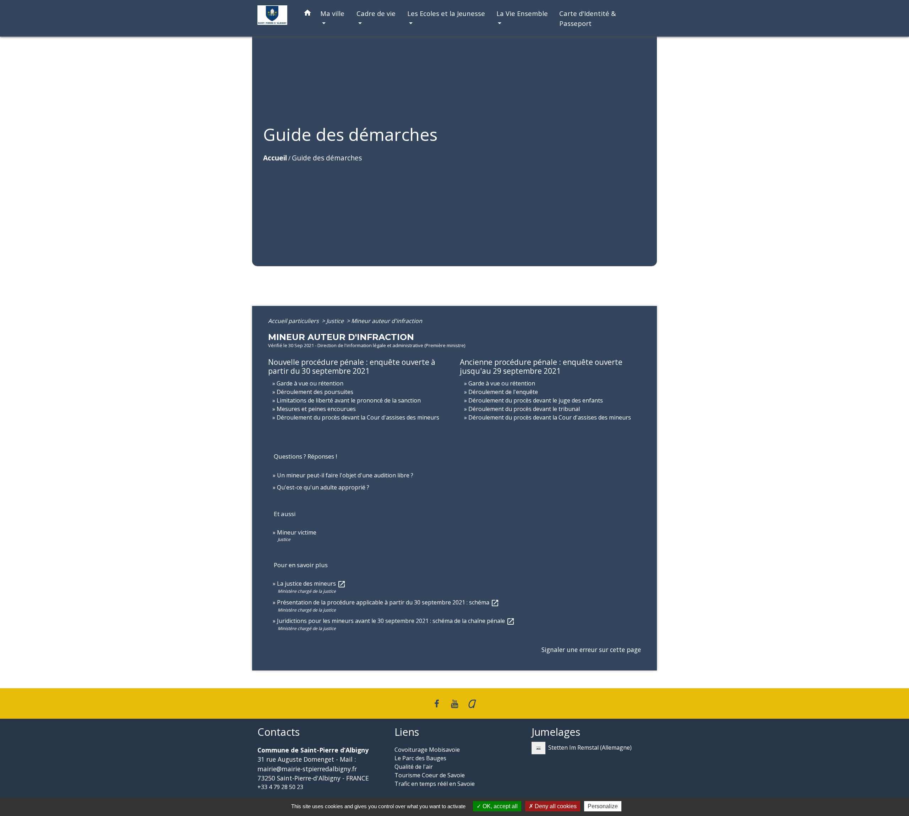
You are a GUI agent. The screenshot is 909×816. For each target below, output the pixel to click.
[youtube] (454, 703)
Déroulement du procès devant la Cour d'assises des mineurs (358, 417)
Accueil (275, 158)
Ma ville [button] (332, 13)
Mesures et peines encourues (316, 409)
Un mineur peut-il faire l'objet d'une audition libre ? (345, 475)
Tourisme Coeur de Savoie (429, 775)
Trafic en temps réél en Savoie (434, 784)
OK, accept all (499, 806)
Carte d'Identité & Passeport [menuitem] (587, 18)
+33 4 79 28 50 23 (280, 787)
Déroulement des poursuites (315, 392)
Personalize (603, 806)
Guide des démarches (327, 158)
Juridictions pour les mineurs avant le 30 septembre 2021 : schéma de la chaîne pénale (396, 621)
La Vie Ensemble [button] (522, 13)
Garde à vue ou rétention (310, 383)
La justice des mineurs (311, 583)
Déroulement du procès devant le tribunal (524, 409)
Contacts (278, 732)
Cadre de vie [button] (376, 13)
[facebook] (437, 703)
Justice (335, 321)
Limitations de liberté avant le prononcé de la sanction (349, 400)
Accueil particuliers (294, 321)
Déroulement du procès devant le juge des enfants (535, 400)
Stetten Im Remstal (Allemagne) (590, 747)
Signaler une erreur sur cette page (591, 649)
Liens (406, 732)
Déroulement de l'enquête (503, 392)
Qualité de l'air (413, 767)
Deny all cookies (555, 806)
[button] (307, 14)
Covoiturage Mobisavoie (427, 750)
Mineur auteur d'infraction (386, 321)
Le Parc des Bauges (420, 758)
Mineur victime (296, 532)
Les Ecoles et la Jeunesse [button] (446, 13)
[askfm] (472, 703)
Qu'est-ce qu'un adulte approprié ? (323, 487)
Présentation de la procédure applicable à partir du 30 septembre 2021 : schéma (388, 602)
